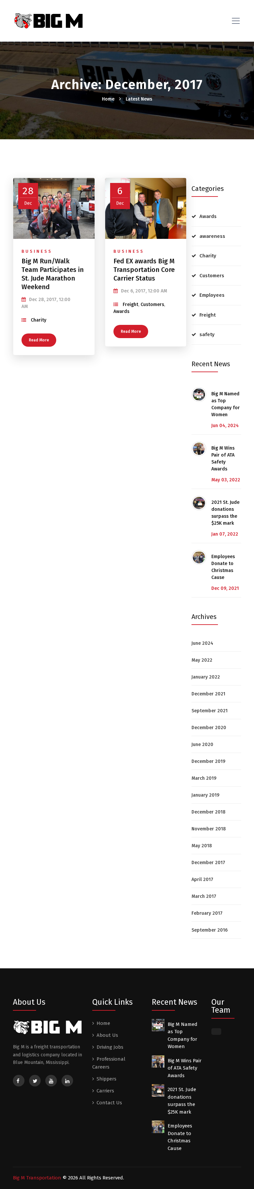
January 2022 (205, 677)
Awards (121, 311)
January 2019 (205, 795)
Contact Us (109, 1103)
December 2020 (208, 727)
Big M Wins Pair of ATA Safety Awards (222, 458)
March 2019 (203, 778)
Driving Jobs (110, 1047)
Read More (39, 340)
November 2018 (208, 829)
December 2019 (208, 761)
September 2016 (209, 930)
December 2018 (208, 812)
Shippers (106, 1079)
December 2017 (208, 862)
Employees (212, 295)
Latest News (139, 99)
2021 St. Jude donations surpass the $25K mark (225, 513)
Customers (152, 304)
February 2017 (207, 913)
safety (207, 334)
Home (108, 99)
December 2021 (208, 694)
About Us (107, 1035)
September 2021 (209, 711)
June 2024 (202, 643)
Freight (130, 304)
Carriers (105, 1091)
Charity (38, 320)
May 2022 (201, 660)
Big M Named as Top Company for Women (225, 404)
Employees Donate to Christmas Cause (223, 567)
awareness (212, 236)
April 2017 (202, 879)
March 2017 (203, 896)
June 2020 (202, 744)
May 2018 (201, 846)
